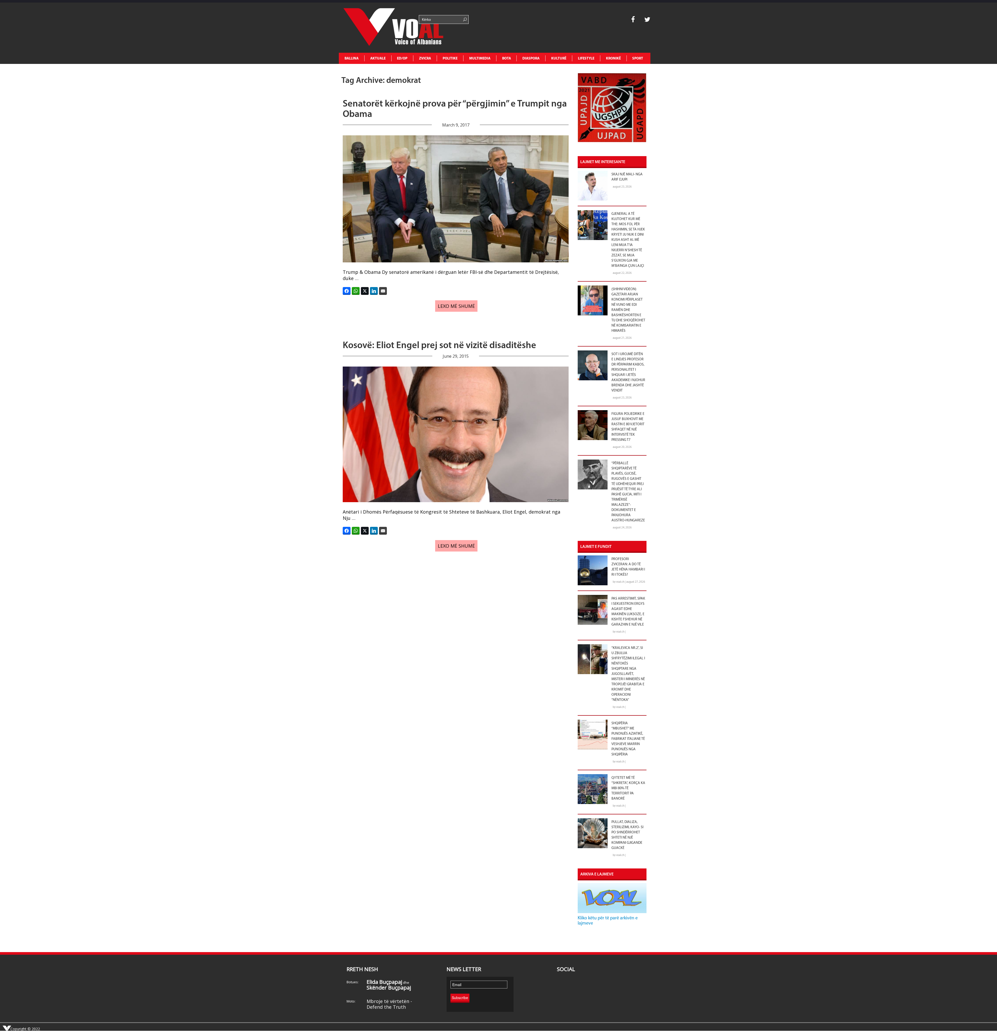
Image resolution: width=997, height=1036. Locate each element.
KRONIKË (613, 59)
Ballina (352, 59)
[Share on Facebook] (347, 291)
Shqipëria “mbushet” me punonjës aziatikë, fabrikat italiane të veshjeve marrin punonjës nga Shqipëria (628, 738)
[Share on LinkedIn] (374, 291)
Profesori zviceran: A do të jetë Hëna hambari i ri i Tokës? (628, 567)
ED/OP (402, 59)
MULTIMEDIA (479, 59)
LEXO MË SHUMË (456, 306)
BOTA (506, 59)
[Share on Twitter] (365, 291)
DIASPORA (531, 59)
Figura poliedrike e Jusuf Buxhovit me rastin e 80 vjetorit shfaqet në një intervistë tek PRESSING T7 (627, 427)
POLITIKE (450, 59)
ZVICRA (425, 59)
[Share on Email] (383, 291)
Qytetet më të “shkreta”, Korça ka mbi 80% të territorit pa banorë (628, 788)
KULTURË (558, 59)
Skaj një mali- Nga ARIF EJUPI (627, 177)
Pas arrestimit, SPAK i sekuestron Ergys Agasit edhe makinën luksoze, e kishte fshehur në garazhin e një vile (628, 612)
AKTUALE (378, 59)
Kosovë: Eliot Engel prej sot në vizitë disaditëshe (439, 345)
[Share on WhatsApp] (356, 291)
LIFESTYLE (586, 59)
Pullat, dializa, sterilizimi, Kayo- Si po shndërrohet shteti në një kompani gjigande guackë (627, 835)
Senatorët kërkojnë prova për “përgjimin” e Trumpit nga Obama (455, 109)
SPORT (637, 59)
